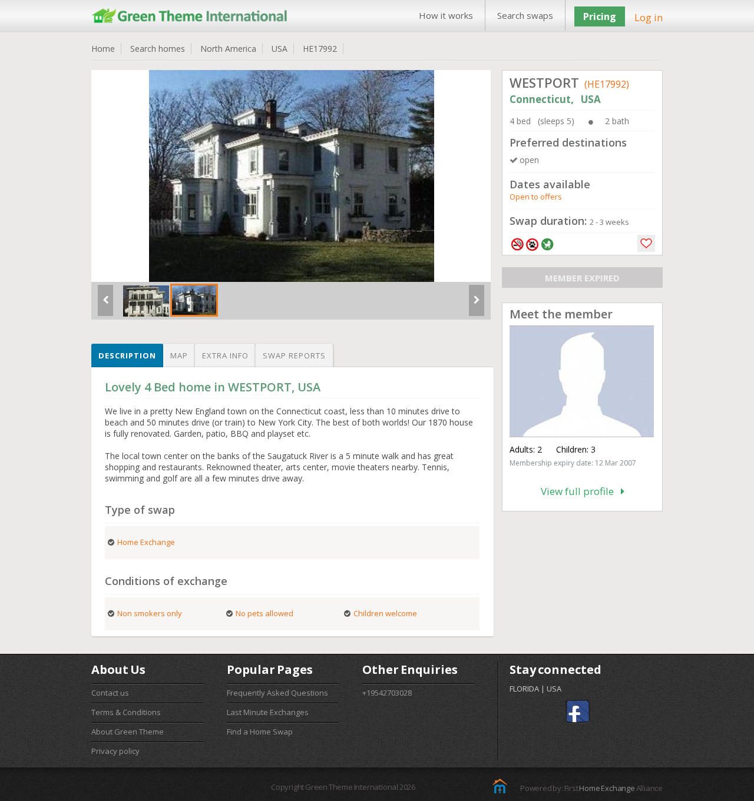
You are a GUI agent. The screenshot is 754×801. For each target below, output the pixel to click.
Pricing (599, 16)
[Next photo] (476, 305)
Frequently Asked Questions (277, 692)
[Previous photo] (105, 305)
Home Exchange (606, 788)
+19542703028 (387, 692)
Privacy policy (115, 751)
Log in (648, 17)
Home (103, 48)
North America (228, 48)
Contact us (110, 692)
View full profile (581, 491)
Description (127, 355)
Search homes (157, 48)
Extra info (225, 355)
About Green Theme (127, 731)
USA (279, 48)
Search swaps (525, 15)
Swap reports (294, 355)
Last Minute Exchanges (268, 712)
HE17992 (320, 48)
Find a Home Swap (260, 731)
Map (179, 355)
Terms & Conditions (126, 712)
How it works (446, 15)
